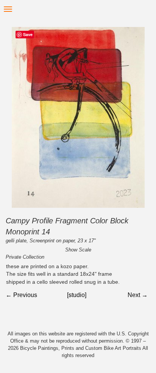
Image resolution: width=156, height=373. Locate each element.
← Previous (21, 295)
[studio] (76, 295)
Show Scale (78, 250)
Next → (138, 295)
